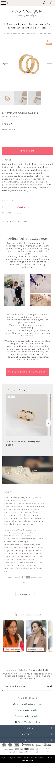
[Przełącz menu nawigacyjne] (3, 3)
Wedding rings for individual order (26, 372)
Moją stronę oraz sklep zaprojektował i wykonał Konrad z (27, 758)
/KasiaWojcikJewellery (28, 722)
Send (49, 686)
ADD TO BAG (28, 151)
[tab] (27, 159)
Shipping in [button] (16, 222)
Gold (19, 213)
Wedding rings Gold (21, 33)
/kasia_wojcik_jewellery (29, 716)
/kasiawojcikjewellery (29, 710)
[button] (6, 160)
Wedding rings (24, 207)
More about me (24, 594)
